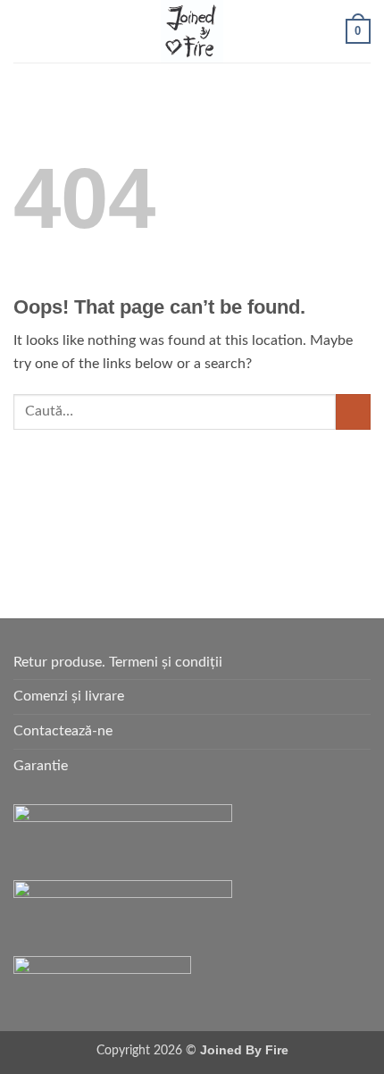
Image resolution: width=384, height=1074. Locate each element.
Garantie (40, 766)
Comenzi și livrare (68, 696)
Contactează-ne (63, 731)
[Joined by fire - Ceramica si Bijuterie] (192, 31)
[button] (24, 31)
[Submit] (353, 411)
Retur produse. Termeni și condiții (117, 662)
